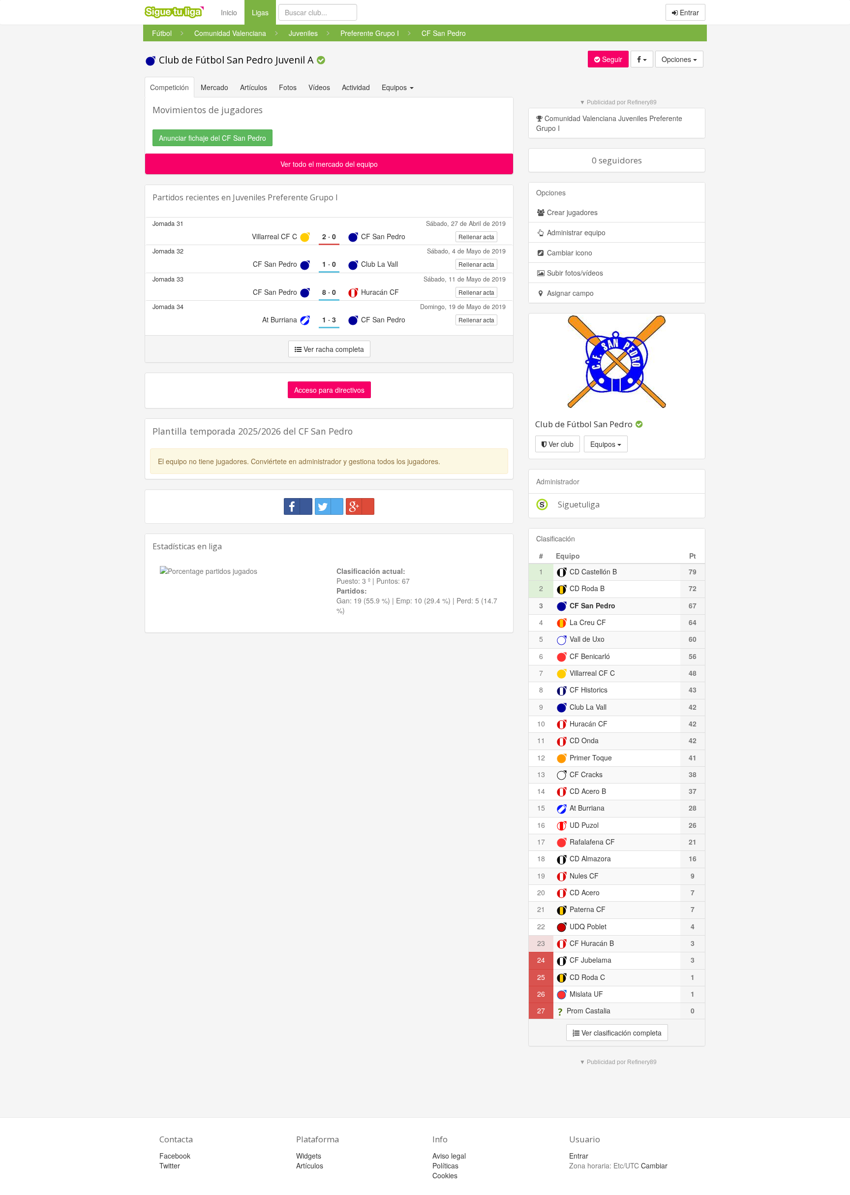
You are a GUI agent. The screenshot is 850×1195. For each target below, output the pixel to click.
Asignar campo (569, 293)
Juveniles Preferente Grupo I (285, 197)
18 (541, 858)
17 (541, 842)
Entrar (688, 12)
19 (541, 876)
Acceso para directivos (329, 390)
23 (541, 943)
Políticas (445, 1165)
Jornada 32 (167, 251)
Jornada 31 (167, 223)
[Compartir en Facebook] (298, 506)
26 (541, 994)
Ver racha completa (333, 349)
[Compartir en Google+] (360, 506)
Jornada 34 (167, 306)
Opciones (677, 59)
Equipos (603, 444)
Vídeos (319, 87)
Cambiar (654, 1165)
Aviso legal (449, 1156)
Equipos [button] (395, 87)
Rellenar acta (476, 236)
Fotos (288, 87)
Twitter (169, 1165)
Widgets (308, 1156)
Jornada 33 (167, 279)
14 (541, 791)
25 (541, 977)
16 (541, 825)
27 (541, 1010)
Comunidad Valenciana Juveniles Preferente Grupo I (609, 123)
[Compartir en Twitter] (329, 506)
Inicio (229, 12)
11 (541, 740)
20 (541, 892)
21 (541, 909)
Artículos (253, 87)
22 (541, 926)
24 (541, 960)
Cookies (444, 1175)
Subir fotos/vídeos (574, 273)
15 (541, 808)
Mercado (214, 87)
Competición (169, 87)
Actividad (356, 87)
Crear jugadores (571, 212)
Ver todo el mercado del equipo (329, 164)
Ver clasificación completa (620, 1033)
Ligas (264, 12)
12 (541, 757)
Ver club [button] (560, 444)
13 (541, 774)
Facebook (174, 1156)
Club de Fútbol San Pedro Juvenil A (236, 59)
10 (541, 723)
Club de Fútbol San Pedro (584, 424)
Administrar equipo (575, 232)
